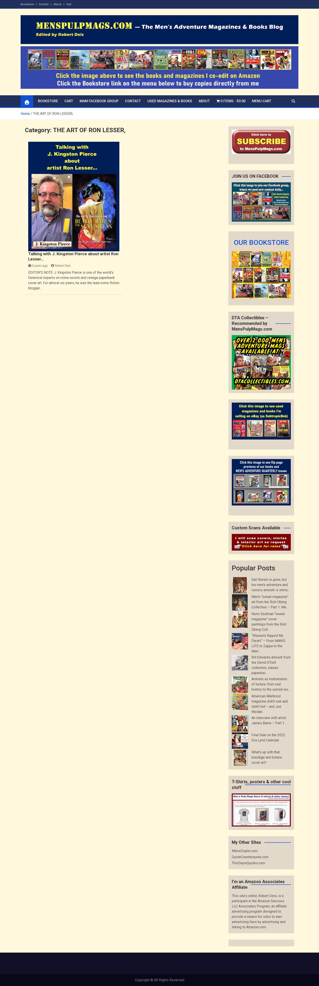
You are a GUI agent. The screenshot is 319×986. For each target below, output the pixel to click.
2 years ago (40, 265)
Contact (44, 4)
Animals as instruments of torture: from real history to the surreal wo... (271, 684)
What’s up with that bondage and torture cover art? (267, 757)
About (57, 4)
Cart (68, 4)
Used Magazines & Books (169, 101)
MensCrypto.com (245, 851)
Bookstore (27, 4)
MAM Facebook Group (99, 101)
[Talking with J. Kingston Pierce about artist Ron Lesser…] (73, 196)
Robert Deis (63, 265)
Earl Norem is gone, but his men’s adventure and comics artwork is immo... (271, 585)
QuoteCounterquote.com (250, 857)
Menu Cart (261, 101)
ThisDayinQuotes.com (248, 863)
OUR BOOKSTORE (261, 242)
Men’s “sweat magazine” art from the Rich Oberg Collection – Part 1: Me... (270, 602)
